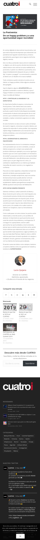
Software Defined (22, 445)
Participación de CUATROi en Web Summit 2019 (9, 334)
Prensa (6, 445)
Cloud (18, 436)
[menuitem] (29, 4)
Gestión (27, 439)
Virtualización (7, 451)
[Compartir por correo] (34, 295)
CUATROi (11, 468)
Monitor (16, 442)
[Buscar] (29, 4)
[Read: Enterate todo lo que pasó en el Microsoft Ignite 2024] (5, 423)
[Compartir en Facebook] (6, 295)
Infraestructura (8, 442)
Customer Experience (27, 436)
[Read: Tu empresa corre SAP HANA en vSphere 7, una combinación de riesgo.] (5, 416)
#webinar (24, 500)
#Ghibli (33, 476)
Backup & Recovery (9, 436)
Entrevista (14, 439)
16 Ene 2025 (19, 496)
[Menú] (34, 4)
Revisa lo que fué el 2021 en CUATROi (25, 314)
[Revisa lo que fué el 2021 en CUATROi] (26, 307)
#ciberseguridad (29, 510)
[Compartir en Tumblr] (28, 295)
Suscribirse (29, 363)
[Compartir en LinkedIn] (23, 295)
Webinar (15, 451)
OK (20, 536)
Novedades (24, 442)
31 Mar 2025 (19, 468)
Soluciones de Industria (10, 448)
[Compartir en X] (11, 295)
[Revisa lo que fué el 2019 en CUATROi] (10, 307)
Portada (31, 442)
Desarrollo (7, 439)
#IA (19, 478)
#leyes (32, 508)
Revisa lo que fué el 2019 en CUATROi (9, 314)
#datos (21, 510)
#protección (12, 510)
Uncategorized (23, 448)
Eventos (21, 439)
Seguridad (12, 445)
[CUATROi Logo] (16, 4)
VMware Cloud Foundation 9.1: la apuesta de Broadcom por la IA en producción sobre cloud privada (21, 407)
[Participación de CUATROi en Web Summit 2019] (10, 327)
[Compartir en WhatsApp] (17, 295)
